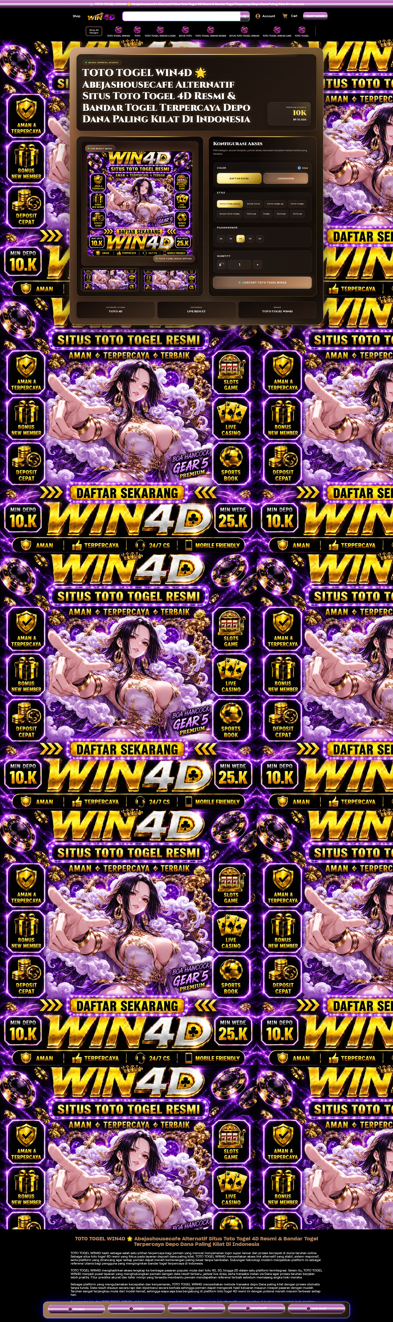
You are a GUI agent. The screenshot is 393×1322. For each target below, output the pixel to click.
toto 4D (210, 1270)
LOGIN (139, 1309)
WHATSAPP (259, 1310)
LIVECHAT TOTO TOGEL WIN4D (265, 282)
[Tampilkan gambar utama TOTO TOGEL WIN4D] (110, 279)
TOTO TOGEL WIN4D (187, 1284)
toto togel (98, 1256)
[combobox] (182, 16)
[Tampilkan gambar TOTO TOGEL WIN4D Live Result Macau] (170, 280)
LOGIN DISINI (286, 178)
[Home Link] (101, 16)
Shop (76, 16)
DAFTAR (199, 1309)
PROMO (79, 1309)
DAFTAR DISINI (239, 178)
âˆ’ (221, 264)
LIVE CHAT (319, 1309)
